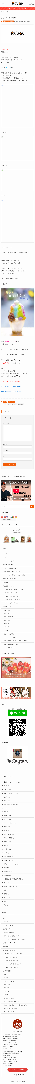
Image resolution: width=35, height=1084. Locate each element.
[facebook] (12, 1075)
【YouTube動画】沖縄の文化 (11, 603)
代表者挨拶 (7, 620)
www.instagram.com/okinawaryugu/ (11, 391)
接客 (6, 845)
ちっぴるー (7, 613)
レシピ (6, 830)
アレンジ (7, 786)
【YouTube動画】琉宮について (12, 596)
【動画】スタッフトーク (12, 782)
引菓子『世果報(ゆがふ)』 (10, 568)
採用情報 (6, 623)
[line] (18, 1075)
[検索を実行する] (32, 506)
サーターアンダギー (9, 561)
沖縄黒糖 (5, 582)
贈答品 (6, 901)
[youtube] (21, 1075)
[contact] (23, 1075)
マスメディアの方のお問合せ (11, 637)
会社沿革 (6, 627)
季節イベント (9, 834)
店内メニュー (7, 610)
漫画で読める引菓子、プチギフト (12, 571)
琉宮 (6, 882)
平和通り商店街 (9, 838)
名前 (5, 444)
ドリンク (7, 819)
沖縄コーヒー (8, 856)
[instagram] (16, 1075)
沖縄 (8, 404)
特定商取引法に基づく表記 (11, 644)
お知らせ (7, 797)
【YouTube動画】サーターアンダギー (13, 589)
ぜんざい (7, 812)
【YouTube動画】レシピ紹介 (11, 593)
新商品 (6, 853)
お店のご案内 (7, 606)
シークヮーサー (9, 808)
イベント (7, 789)
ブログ (4, 21)
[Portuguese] (13, 517)
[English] (7, 517)
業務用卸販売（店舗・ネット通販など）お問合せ (16, 640)
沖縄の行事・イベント (11, 864)
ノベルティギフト (10, 823)
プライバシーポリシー (9, 647)
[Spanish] (16, 517)
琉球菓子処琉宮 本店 (10, 886)
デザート (7, 815)
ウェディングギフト (11, 793)
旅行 (4, 404)
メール (5, 450)
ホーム (5, 554)
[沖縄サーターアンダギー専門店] (17, 3)
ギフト (7, 800)
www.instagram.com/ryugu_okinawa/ (11, 386)
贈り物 (7, 897)
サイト (5, 456)
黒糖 (6, 905)
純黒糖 (6, 894)
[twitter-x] (14, 1075)
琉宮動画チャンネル (9, 586)
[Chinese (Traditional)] (5, 517)
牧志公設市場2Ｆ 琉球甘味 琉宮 (13, 879)
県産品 (6, 890)
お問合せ (5, 630)
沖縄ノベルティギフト (9, 578)
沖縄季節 (7, 867)
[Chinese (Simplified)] (2, 517)
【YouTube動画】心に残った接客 (12, 599)
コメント (6, 423)
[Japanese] (9, 517)
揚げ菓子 (7, 849)
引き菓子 (7, 841)
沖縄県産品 (20, 404)
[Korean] (11, 517)
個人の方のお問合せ (9, 634)
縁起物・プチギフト (9, 564)
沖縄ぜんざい (10, 21)
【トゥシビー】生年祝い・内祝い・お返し (14, 575)
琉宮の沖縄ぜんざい (9, 616)
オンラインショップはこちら (17, 1069)
